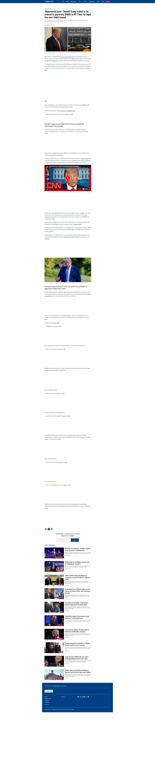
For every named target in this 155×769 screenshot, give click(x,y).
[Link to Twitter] (82, 696)
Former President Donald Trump (67, 56)
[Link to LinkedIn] (88, 697)
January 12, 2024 (69, 114)
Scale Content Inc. (57, 685)
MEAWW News (47, 685)
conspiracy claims (77, 224)
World (79, 1)
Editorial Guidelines (48, 698)
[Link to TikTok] (86, 697)
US (63, 1)
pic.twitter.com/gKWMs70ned (68, 110)
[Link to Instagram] (80, 696)
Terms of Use (47, 704)
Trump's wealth (84, 158)
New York (74, 58)
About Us (46, 696)
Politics (67, 1)
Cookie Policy (47, 702)
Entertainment (73, 1)
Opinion (98, 1)
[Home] (49, 1)
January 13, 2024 (60, 393)
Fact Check (85, 1)
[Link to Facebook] (78, 696)
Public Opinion (92, 1)
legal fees (55, 60)
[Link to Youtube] (84, 696)
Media (103, 1)
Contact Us (63, 696)
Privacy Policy (47, 700)
